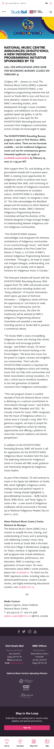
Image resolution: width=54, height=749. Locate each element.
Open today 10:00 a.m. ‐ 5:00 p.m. (15, 3)
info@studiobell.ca (17, 663)
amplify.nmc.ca (26, 587)
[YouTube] (35, 631)
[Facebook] (18, 631)
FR (51, 3)
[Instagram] (29, 631)
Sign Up (27, 727)
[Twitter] (23, 631)
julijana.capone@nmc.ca (17, 616)
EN (46, 3)
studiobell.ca (22, 572)
